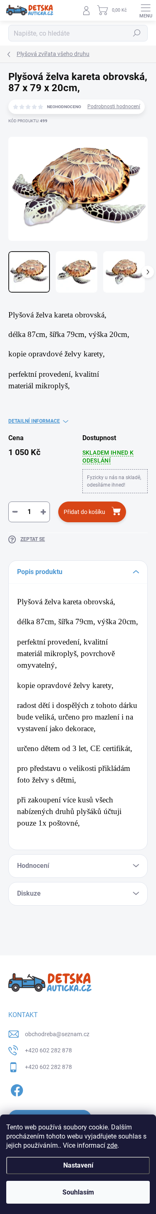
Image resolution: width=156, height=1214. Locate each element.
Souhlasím (78, 1192)
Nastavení (78, 1165)
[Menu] (145, 10)
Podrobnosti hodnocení (113, 106)
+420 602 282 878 (48, 1050)
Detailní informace (34, 421)
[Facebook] (15, 1088)
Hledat (136, 33)
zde (112, 1145)
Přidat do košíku (84, 512)
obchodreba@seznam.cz (57, 1034)
